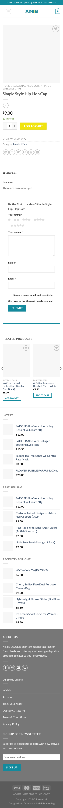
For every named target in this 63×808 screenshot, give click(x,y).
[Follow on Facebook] (6, 668)
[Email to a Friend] (25, 152)
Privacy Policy (11, 724)
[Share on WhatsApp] (6, 152)
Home (6, 85)
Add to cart (33, 126)
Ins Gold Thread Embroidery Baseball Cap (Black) (14, 386)
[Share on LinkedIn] (37, 152)
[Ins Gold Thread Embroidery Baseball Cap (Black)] (16, 360)
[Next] (60, 375)
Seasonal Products (26, 85)
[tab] (31, 173)
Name (12, 262)
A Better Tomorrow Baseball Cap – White (44, 385)
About (17, 794)
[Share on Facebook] (12, 152)
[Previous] (2, 375)
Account (8, 697)
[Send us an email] (18, 668)
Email (12, 278)
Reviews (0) (9, 173)
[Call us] (25, 668)
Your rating (15, 214)
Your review (15, 232)
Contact (44, 794)
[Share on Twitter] (18, 152)
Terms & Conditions (14, 717)
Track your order (12, 703)
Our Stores (30, 794)
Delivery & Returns (14, 710)
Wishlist (8, 690)
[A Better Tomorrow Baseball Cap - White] (46, 360)
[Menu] (8, 11)
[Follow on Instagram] (12, 668)
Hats (46, 85)
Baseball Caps (12, 88)
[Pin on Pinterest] (31, 152)
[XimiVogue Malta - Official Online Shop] (31, 11)
